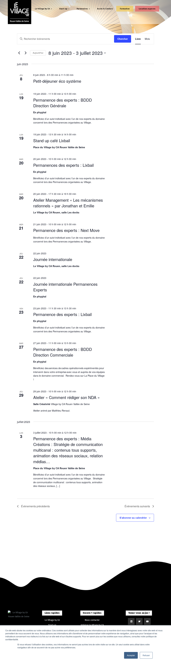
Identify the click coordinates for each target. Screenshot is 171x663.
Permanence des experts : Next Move (66, 230)
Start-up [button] (63, 9)
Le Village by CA (52, 620)
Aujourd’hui (38, 52)
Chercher (122, 38)
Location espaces (147, 9)
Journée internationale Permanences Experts (65, 287)
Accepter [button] (131, 655)
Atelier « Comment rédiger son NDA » (66, 397)
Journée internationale (52, 259)
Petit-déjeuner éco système (57, 81)
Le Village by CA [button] (42, 9)
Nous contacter (92, 620)
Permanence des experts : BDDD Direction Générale (62, 102)
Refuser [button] (146, 655)
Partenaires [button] (82, 9)
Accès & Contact (105, 9)
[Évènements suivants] (26, 53)
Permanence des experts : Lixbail (62, 314)
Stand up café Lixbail (51, 140)
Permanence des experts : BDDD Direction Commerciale (62, 352)
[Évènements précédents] (19, 53)
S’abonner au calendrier (133, 517)
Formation (125, 9)
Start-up (52, 625)
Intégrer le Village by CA (92, 625)
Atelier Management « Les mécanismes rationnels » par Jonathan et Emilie (68, 203)
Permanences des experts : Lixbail (63, 165)
